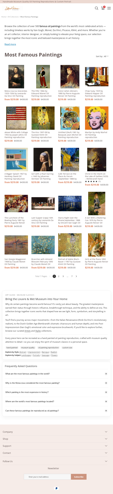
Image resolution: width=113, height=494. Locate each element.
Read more (10, 44)
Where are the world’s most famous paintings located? (56, 401)
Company (8, 431)
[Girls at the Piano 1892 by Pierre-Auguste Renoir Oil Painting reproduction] (96, 245)
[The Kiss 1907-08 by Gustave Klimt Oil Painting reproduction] (43, 118)
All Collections (13, 17)
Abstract (22, 352)
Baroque (45, 352)
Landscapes (26, 355)
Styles (38, 330)
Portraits (36, 355)
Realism (54, 352)
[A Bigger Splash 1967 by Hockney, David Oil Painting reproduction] (16, 159)
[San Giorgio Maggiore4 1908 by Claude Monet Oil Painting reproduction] (16, 245)
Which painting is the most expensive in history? (56, 392)
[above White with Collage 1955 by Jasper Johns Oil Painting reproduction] (16, 118)
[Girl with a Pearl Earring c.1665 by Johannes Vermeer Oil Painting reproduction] (43, 159)
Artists (28, 330)
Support (7, 445)
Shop (5, 438)
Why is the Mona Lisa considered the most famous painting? (56, 383)
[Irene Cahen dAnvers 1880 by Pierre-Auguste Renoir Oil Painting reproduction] (70, 76)
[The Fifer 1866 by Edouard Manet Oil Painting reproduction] (43, 76)
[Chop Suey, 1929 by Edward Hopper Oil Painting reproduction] (96, 76)
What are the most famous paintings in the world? (56, 374)
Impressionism (34, 352)
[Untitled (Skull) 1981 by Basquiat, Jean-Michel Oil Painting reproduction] (70, 118)
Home (3, 17)
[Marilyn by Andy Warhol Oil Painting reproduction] (96, 118)
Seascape (45, 355)
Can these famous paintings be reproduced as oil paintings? (56, 410)
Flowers (54, 355)
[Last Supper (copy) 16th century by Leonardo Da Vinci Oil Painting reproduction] (43, 203)
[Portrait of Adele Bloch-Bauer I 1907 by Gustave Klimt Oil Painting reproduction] (70, 245)
